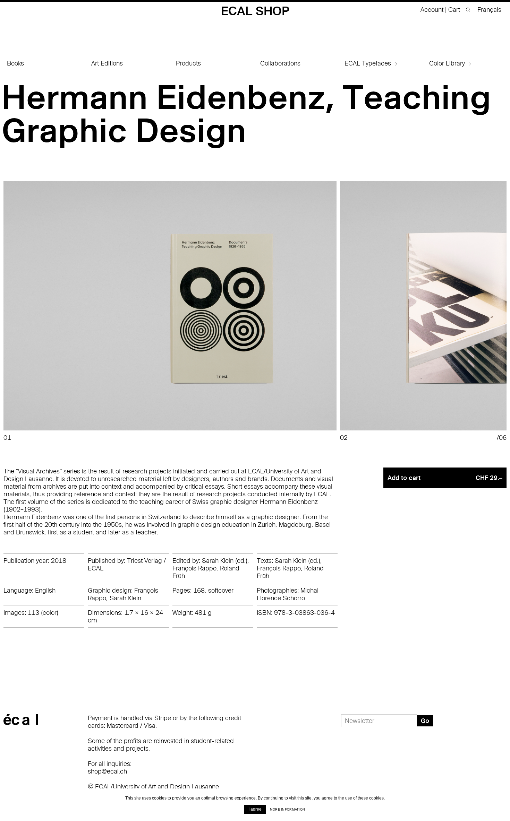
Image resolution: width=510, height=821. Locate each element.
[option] (171, 311)
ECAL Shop (255, 11)
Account (431, 9)
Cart (455, 9)
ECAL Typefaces (369, 63)
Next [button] (484, 311)
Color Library (448, 63)
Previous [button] (25, 311)
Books (15, 63)
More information (287, 809)
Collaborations (280, 63)
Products (188, 63)
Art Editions (107, 63)
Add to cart (445, 477)
